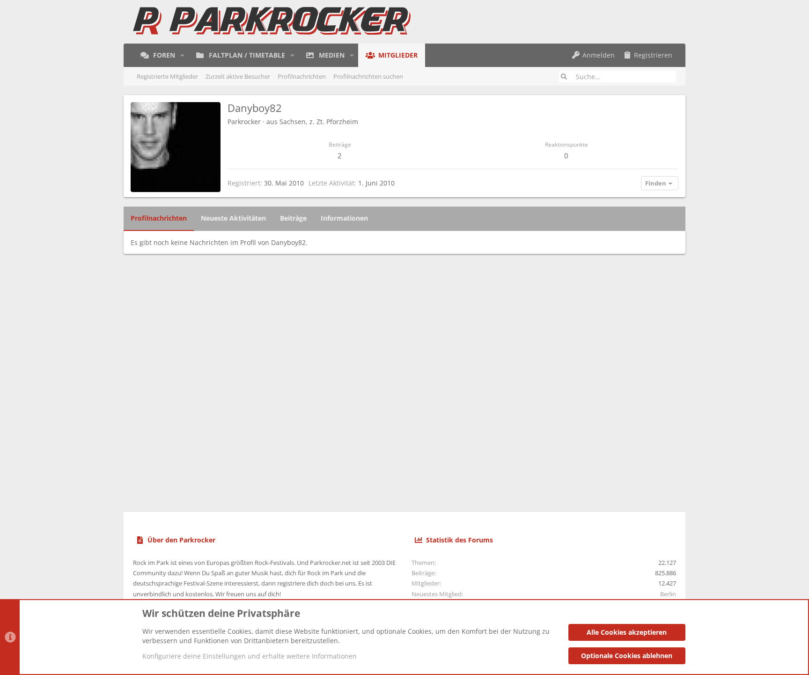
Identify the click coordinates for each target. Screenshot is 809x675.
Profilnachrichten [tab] (159, 218)
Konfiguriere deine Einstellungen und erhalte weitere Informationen (249, 656)
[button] (182, 55)
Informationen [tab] (344, 218)
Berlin (668, 594)
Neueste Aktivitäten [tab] (233, 218)
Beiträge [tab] (293, 218)
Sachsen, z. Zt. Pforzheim (318, 121)
